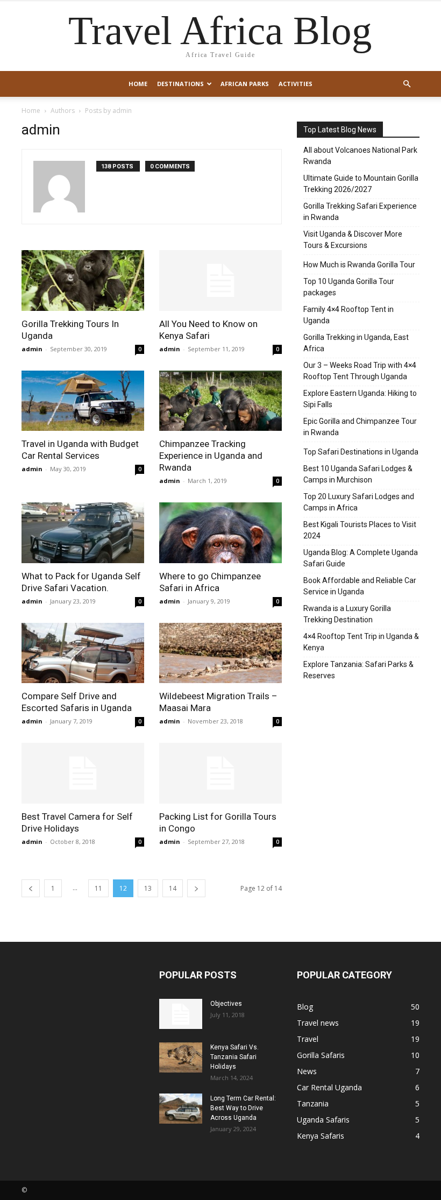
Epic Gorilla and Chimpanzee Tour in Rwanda (360, 427)
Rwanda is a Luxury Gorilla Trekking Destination (347, 614)
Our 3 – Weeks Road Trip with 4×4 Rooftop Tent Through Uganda (359, 371)
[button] (406, 84)
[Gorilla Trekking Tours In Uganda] (83, 280)
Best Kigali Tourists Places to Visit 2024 (359, 530)
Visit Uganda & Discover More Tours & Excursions (352, 240)
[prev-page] (31, 888)
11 (98, 888)
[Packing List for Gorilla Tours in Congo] (220, 773)
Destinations (180, 84)
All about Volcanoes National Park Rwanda (360, 156)
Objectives (226, 1003)
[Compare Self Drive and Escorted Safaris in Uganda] (83, 653)
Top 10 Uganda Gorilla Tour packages (348, 287)
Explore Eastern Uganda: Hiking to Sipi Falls (360, 399)
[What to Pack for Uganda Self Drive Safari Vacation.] (83, 532)
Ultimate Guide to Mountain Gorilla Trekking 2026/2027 (360, 184)
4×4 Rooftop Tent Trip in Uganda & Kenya (361, 642)
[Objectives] (180, 1014)
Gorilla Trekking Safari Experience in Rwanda (360, 212)
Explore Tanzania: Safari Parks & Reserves (358, 670)
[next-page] (196, 888)
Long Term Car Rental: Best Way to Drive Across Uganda (243, 1108)
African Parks (244, 84)
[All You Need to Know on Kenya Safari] (220, 280)
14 (172, 888)
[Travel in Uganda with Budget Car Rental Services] (83, 401)
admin (32, 349)
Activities (295, 84)
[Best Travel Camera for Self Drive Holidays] (83, 773)
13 (148, 888)
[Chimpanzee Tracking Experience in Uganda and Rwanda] (220, 401)
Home (138, 84)
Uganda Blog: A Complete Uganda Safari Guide (360, 558)
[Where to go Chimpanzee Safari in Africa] (220, 532)
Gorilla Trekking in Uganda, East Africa (356, 343)
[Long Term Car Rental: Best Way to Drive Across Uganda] (180, 1109)
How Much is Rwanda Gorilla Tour (359, 264)
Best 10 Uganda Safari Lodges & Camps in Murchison (357, 474)
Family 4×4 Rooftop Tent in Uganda (348, 315)
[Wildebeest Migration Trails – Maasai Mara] (220, 653)
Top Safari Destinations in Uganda (360, 452)
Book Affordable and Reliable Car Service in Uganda (359, 586)
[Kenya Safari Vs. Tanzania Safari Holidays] (180, 1057)
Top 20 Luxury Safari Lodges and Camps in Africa (358, 502)
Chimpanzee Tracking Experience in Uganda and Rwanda (210, 455)
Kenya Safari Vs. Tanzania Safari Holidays (234, 1056)
